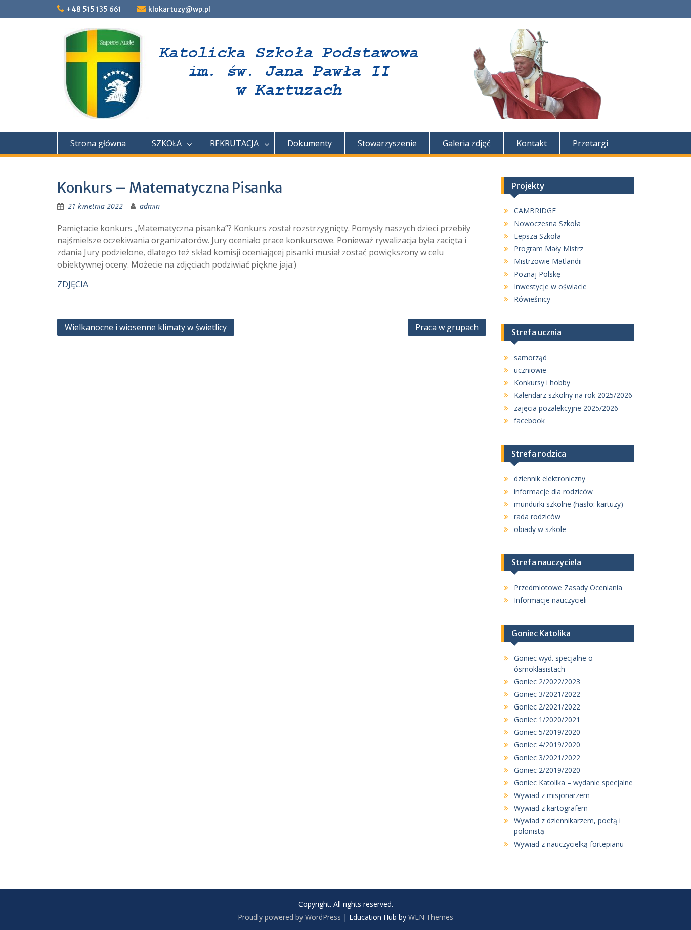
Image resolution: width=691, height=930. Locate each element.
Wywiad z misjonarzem (552, 795)
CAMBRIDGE (535, 210)
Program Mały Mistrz (548, 248)
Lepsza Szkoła (537, 236)
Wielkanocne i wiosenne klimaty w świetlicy (146, 327)
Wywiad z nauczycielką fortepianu (569, 844)
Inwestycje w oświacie (550, 286)
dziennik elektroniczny (549, 478)
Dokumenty (309, 143)
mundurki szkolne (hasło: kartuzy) (568, 504)
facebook (529, 420)
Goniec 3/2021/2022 (547, 694)
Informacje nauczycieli (550, 600)
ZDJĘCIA (72, 284)
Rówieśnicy (532, 299)
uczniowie (530, 370)
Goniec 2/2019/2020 (547, 770)
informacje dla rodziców (553, 491)
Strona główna (98, 143)
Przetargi (590, 143)
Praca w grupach (447, 327)
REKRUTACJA (234, 143)
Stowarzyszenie (387, 143)
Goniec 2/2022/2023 (547, 681)
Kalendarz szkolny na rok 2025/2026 (573, 395)
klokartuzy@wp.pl (179, 9)
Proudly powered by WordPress (289, 917)
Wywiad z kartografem (551, 808)
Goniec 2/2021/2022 (547, 707)
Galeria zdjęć (467, 143)
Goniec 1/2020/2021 (547, 719)
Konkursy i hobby (542, 382)
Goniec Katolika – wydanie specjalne (573, 782)
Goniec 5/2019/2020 (547, 732)
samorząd (530, 357)
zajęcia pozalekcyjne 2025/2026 (566, 408)
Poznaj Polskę (537, 274)
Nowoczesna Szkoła (547, 223)
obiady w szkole (540, 529)
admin (150, 206)
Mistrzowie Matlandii (548, 261)
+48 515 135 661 (93, 9)
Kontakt (531, 143)
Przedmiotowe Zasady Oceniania (568, 587)
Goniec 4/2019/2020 (547, 744)
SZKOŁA (167, 143)
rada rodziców (537, 516)
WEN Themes (430, 917)
